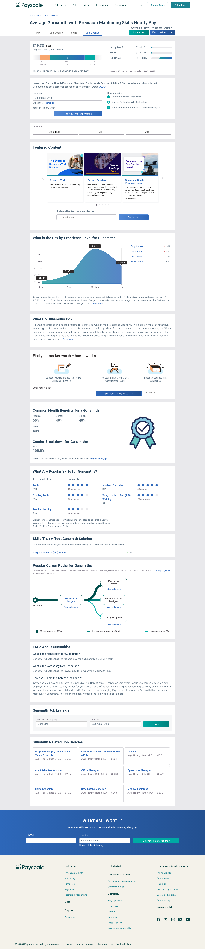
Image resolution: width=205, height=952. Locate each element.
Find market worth (162, 32)
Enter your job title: (42, 387)
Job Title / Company (46, 719)
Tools (36, 485)
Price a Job (138, 32)
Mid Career (136, 251)
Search (156, 723)
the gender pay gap (99, 458)
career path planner (163, 570)
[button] (38, 32)
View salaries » (71, 607)
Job (46, 16)
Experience (54, 131)
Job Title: (30, 835)
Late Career (136, 256)
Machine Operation (113, 485)
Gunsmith (55, 16)
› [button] (162, 178)
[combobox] (67, 98)
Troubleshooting (42, 509)
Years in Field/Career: (44, 107)
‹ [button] (43, 178)
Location (94, 719)
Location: (37, 93)
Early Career (136, 246)
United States (35, 16)
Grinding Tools (41, 495)
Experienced (136, 261)
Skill (101, 131)
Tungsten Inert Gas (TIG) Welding (50, 552)
